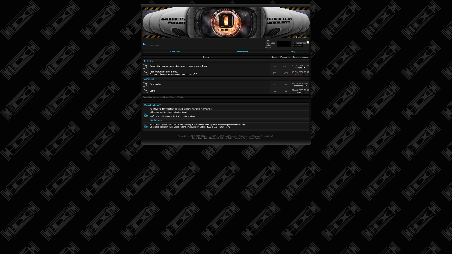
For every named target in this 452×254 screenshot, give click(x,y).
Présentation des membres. (164, 72)
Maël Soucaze (254, 136)
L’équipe (180, 97)
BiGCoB (298, 74)
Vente (152, 91)
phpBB (191, 136)
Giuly (242, 125)
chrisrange (298, 86)
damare (298, 68)
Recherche (155, 84)
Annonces (149, 79)
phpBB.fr (271, 136)
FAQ (293, 52)
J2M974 (298, 92)
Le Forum (148, 61)
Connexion (175, 52)
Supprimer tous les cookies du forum (159, 97)
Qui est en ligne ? (152, 105)
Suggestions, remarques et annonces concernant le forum (179, 66)
